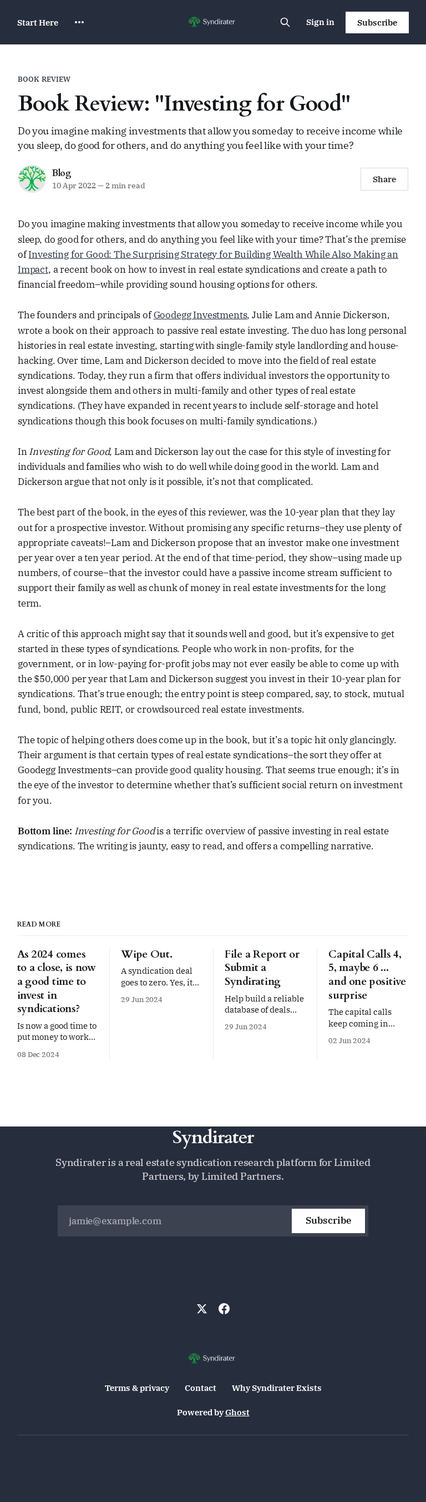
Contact (200, 1388)
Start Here (37, 22)
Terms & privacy (137, 1388)
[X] (201, 1308)
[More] (79, 22)
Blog (62, 173)
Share (384, 179)
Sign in (320, 22)
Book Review (44, 79)
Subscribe (377, 22)
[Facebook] (224, 1308)
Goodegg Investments (200, 315)
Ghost (237, 1412)
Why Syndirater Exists (277, 1388)
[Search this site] (285, 22)
